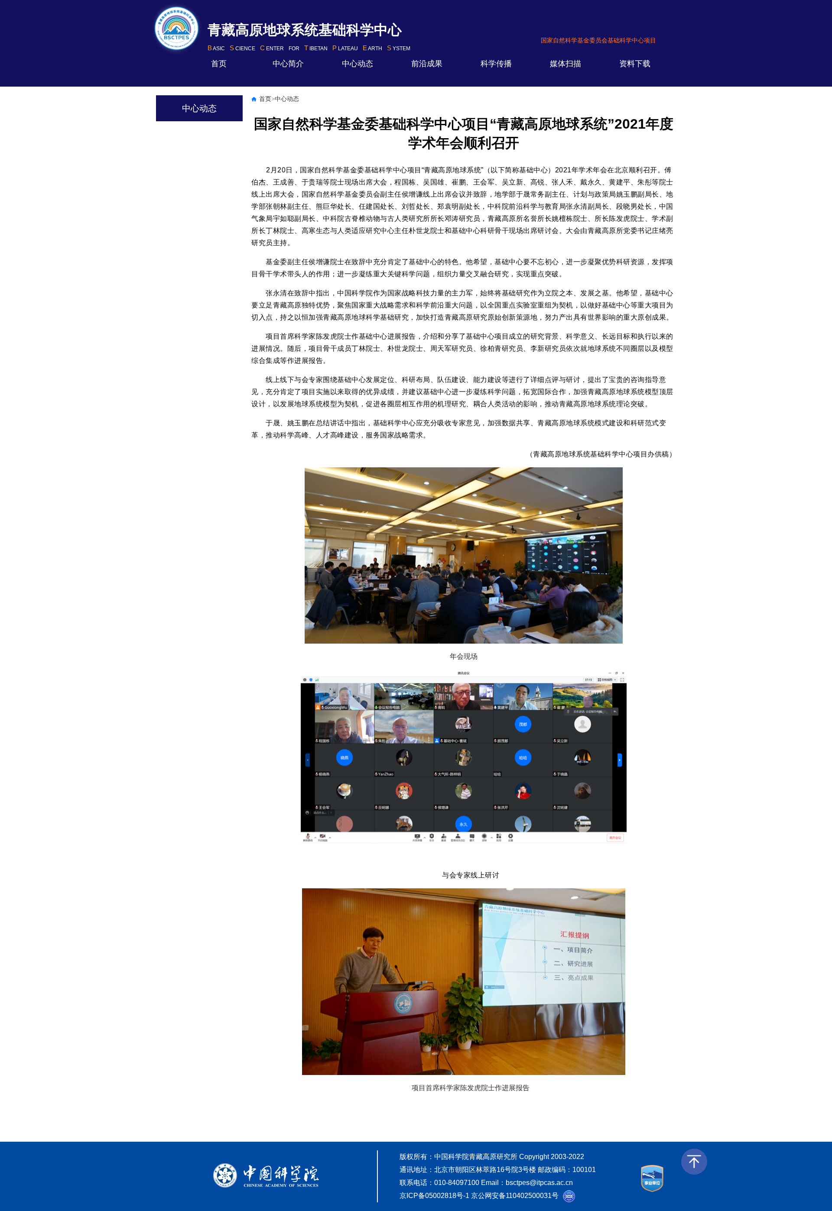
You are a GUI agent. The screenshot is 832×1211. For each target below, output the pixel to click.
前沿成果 (426, 63)
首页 (219, 63)
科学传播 (496, 63)
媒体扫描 (565, 63)
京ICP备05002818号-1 (434, 1195)
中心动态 (357, 63)
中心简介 (288, 63)
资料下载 (634, 63)
